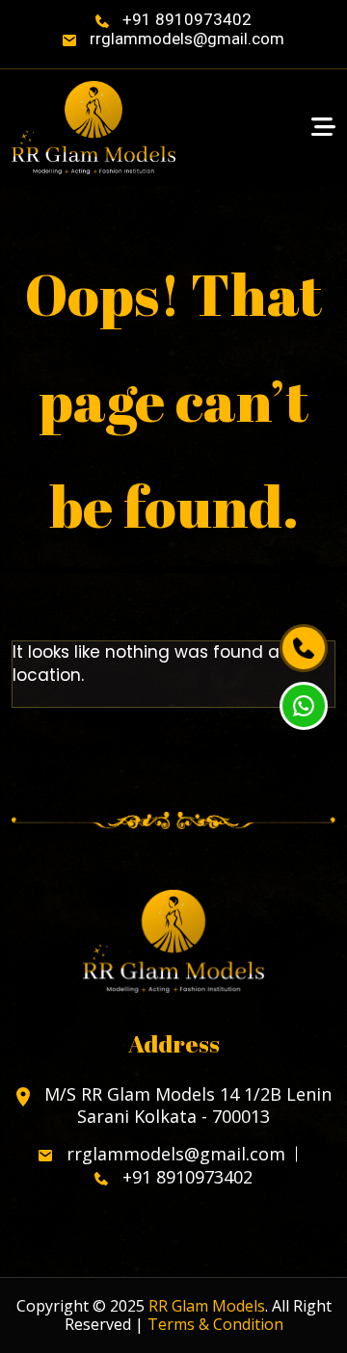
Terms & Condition (215, 1324)
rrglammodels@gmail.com (185, 38)
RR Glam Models (206, 1305)
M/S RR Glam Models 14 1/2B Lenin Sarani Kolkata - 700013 (186, 1105)
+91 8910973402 (185, 19)
